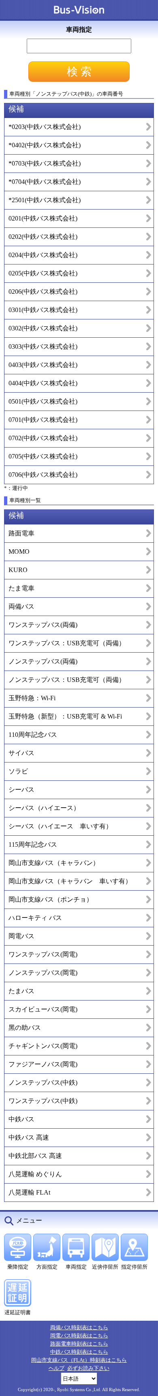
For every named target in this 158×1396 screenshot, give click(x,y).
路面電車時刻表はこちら (79, 1344)
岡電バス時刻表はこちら (79, 1336)
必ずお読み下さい (88, 1368)
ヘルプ (56, 1368)
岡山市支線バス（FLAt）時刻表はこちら (79, 1360)
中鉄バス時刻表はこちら (79, 1352)
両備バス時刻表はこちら (79, 1327)
